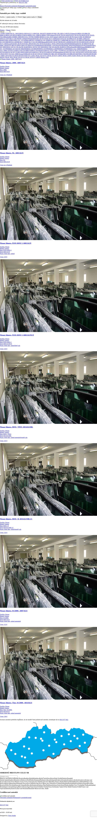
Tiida (61, 54)
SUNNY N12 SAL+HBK (11, 54)
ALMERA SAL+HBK (33, 35)
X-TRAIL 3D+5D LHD (82, 55)
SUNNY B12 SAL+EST (71, 52)
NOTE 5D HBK (82, 44)
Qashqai (39, 50)
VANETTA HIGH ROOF (15, 55)
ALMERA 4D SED (9, 35)
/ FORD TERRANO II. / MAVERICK (12, 33)
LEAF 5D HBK (67, 38)
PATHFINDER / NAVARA (50, 45)
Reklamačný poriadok (24, 6)
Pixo (69, 47)
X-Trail (72, 55)
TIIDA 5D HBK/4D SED (70, 54)
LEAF (61, 38)
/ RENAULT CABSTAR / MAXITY (35, 33)
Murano (43, 42)
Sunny (62, 52)
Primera (82, 47)
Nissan (8, 30)
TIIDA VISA (82, 54)
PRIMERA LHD (52, 49)
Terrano (21, 54)
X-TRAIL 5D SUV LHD (31, 57)
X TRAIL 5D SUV (39, 55)
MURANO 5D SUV (52, 42)
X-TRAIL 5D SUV (17, 57)
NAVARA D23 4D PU (37, 44)
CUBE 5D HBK (83, 37)
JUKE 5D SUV (40, 38)
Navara (9, 44)
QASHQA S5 (33, 50)
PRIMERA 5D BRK (30, 49)
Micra (27, 40)
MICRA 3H (51, 40)
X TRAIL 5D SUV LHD (53, 55)
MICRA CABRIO (60, 40)
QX (55, 52)
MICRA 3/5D (33, 40)
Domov (2, 6)
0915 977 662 (23, 2)
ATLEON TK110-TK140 (75, 35)
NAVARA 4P (26, 44)
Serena (58, 52)
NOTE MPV (11, 45)
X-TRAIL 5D (7, 57)
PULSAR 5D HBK (23, 50)
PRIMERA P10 (61, 49)
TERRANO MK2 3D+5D (52, 54)
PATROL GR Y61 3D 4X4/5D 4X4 (15, 47)
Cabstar (55, 37)
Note (75, 44)
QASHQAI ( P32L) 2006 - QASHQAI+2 (54, 50)
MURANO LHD (64, 42)
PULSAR (14, 50)
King (57, 38)
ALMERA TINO (45, 35)
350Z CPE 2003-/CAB (60, 33)
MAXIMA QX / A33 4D (18, 40)
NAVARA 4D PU (16, 44)
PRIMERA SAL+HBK (73, 49)
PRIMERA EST (42, 49)
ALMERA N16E (20, 35)
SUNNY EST (83, 52)
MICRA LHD (13, 42)
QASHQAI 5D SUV (73, 50)
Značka (2, 17)
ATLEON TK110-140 (61, 35)
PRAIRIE (77, 47)
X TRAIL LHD (65, 55)
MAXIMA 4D (6, 40)
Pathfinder (39, 45)
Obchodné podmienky (11, 6)
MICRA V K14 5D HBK (33, 42)
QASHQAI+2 (49, 52)
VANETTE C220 (28, 55)
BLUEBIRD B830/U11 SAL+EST (42, 37)
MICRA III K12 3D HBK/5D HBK (77, 40)
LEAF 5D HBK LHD (79, 38)
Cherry (76, 37)
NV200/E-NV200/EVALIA (27, 45)
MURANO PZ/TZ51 (75, 42)
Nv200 (17, 45)
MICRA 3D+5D (43, 40)
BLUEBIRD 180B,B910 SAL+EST (21, 37)
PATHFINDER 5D (64, 45)
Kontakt (33, 6)
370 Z (69, 33)
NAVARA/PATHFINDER (66, 44)
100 (47, 33)
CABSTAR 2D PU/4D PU (65, 37)
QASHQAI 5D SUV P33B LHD (13, 52)
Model (20, 17)
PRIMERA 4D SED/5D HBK (15, 49)
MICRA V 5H (21, 42)
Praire (72, 47)
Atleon (52, 35)
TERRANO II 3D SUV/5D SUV (33, 54)
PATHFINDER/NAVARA (78, 45)
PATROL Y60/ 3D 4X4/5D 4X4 (52, 47)
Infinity (25, 38)
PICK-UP (65, 47)
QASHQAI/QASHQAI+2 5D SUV (34, 52)
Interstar (30, 38)
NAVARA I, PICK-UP (51, 44)
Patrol (88, 45)
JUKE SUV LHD (50, 38)
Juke (33, 38)
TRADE (88, 54)
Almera (73, 33)
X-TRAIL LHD (44, 57)
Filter (2, 9)
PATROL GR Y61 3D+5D (34, 47)
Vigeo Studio (12, 815)
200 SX (51, 33)
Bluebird (7, 37)
